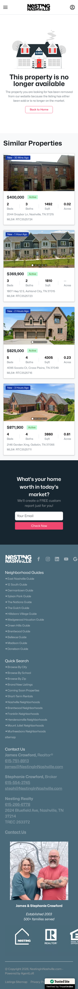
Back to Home (39, 109)
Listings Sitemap (16, 982)
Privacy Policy (40, 982)
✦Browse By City (16, 667)
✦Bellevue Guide (15, 637)
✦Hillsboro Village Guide (21, 613)
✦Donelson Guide (16, 648)
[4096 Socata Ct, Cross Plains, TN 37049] (39, 325)
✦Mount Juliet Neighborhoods (24, 725)
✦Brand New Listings (19, 684)
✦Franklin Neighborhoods (22, 713)
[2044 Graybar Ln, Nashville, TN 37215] (39, 172)
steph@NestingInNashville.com (33, 788)
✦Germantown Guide (19, 590)
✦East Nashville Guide (19, 578)
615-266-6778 (17, 804)
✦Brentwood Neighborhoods (24, 708)
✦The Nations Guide (18, 602)
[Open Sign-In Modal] (72, 7)
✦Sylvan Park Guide (18, 596)
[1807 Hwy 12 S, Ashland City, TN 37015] (39, 249)
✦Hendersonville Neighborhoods (26, 719)
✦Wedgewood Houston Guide (24, 619)
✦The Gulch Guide (17, 608)
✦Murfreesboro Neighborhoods (25, 731)
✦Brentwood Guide (17, 631)
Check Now (39, 525)
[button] (5, 7)
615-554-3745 (17, 782)
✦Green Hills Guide (17, 625)
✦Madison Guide (16, 643)
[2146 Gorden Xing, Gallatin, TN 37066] (39, 402)
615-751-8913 (17, 760)
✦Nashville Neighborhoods (22, 702)
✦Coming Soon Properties (22, 690)
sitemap (10, 737)
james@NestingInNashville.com (34, 766)
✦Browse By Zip (15, 678)
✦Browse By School (18, 673)
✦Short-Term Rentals (19, 696)
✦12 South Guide (16, 584)
